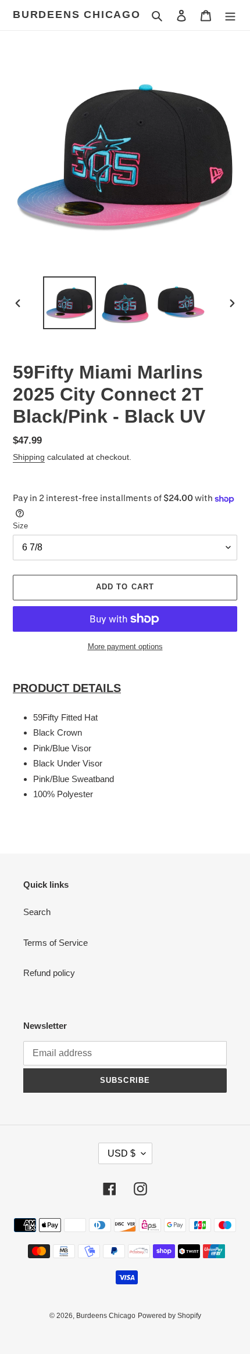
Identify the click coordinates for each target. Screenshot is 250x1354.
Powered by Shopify (169, 1316)
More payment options (125, 646)
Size (20, 525)
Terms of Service (55, 943)
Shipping (29, 457)
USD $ (121, 1153)
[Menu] (230, 15)
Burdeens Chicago (77, 14)
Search (37, 912)
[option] (70, 302)
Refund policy (49, 973)
